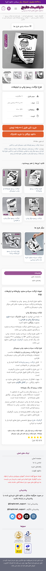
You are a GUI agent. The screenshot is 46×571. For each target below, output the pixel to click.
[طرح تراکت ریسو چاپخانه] (34, 177)
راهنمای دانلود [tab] (36, 281)
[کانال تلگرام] (12, 516)
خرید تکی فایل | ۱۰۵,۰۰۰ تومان (23, 127)
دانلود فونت (36, 471)
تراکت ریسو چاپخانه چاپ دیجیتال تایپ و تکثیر (15, 19)
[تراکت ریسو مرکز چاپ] (34, 206)
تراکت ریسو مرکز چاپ (34, 218)
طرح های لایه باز (28, 16)
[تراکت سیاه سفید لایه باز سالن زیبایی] (34, 243)
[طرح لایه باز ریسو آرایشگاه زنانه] (11, 240)
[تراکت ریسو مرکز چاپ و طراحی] (11, 206)
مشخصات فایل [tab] (36, 277)
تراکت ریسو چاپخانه (27, 362)
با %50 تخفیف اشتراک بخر (23, 2)
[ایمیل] (26, 516)
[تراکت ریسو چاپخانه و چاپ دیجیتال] (11, 177)
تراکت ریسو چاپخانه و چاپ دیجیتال (11, 190)
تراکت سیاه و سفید (14, 149)
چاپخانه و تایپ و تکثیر (15, 151)
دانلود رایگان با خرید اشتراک (23, 134)
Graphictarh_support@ (17, 504)
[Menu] (15, 8)
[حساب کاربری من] (9, 8)
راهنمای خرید (36, 466)
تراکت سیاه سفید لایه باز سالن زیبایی (33, 259)
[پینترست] (19, 516)
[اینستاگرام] (33, 516)
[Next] (4, 50)
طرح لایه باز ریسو (15, 154)
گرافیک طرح (39, 16)
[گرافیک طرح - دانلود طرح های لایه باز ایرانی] (32, 8)
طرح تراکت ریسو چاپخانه (36, 190)
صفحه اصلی (36, 458)
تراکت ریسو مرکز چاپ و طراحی (11, 219)
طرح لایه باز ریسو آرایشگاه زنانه (13, 252)
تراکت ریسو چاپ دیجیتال (30, 149)
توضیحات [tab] (38, 273)
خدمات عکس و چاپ (37, 18)
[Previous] (40, 50)
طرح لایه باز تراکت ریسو (12, 16)
